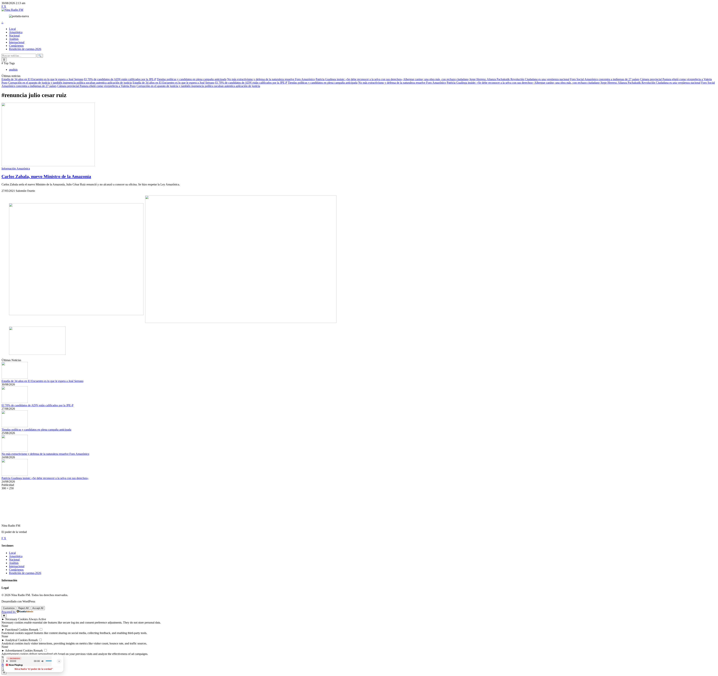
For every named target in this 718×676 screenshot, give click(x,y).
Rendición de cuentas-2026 (25, 49)
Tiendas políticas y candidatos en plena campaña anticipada (191, 79)
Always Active (37, 619)
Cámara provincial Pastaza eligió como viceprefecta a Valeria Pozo (96, 86)
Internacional (16, 42)
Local (12, 28)
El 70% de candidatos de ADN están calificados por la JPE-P (120, 79)
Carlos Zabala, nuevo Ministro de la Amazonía (46, 176)
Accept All (37, 608)
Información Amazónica (15, 168)
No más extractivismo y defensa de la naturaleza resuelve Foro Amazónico (271, 79)
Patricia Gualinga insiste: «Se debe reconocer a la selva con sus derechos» (359, 79)
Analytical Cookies (16, 640)
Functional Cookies (16, 629)
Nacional (14, 35)
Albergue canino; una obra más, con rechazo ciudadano (436, 79)
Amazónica (15, 32)
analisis (13, 69)
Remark (33, 629)
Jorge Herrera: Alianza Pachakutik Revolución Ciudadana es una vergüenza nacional (519, 79)
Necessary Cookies (16, 619)
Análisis (14, 39)
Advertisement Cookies (19, 650)
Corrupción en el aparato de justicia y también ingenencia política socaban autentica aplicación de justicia (70, 82)
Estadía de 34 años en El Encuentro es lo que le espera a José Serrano (42, 79)
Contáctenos (16, 45)
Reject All (23, 608)
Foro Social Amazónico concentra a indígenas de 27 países (604, 79)
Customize (9, 608)
